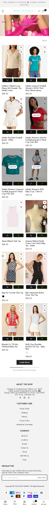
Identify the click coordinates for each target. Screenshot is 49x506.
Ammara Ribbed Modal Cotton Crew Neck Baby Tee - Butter (35, 243)
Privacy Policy (24, 420)
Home (4, 22)
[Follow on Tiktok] (29, 398)
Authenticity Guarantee (24, 424)
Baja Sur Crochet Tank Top (12, 293)
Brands (24, 444)
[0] (43, 11)
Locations (24, 440)
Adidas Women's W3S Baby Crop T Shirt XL (34, 190)
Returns (24, 416)
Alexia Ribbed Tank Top (11, 241)
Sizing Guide (24, 408)
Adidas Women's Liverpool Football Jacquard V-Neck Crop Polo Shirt (12, 191)
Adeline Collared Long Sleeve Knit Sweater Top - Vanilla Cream (12, 88)
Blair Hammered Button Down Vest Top (34, 294)
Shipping (24, 412)
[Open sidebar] (3, 256)
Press (24, 460)
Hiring (24, 452)
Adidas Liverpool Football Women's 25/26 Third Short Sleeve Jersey (35, 88)
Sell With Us (24, 456)
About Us (24, 436)
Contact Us (24, 448)
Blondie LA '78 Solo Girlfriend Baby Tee (10, 345)
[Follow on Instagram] (24, 398)
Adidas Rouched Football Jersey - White (12, 139)
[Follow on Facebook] (20, 398)
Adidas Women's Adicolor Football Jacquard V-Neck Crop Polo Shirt (35, 140)
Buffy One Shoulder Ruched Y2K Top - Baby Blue (35, 346)
